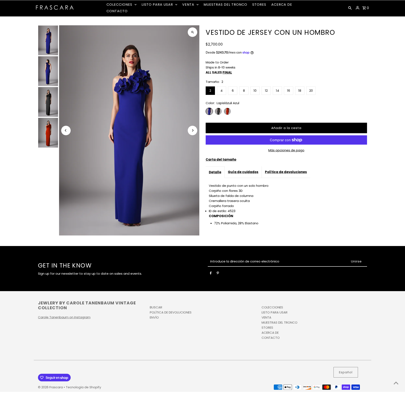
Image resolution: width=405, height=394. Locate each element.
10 (255, 90)
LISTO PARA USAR (275, 312)
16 (288, 90)
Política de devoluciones (286, 172)
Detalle (215, 172)
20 (311, 90)
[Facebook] (211, 273)
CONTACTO (271, 337)
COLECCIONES (272, 307)
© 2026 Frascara (51, 387)
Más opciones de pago (286, 150)
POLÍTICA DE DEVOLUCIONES (171, 312)
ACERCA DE (270, 332)
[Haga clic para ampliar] (192, 32)
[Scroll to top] (396, 383)
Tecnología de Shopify (83, 387)
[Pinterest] (218, 273)
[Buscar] (350, 7)
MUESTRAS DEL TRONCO (279, 322)
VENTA (266, 317)
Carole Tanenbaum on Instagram (64, 317)
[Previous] (66, 130)
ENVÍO (154, 317)
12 (266, 90)
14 (277, 90)
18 (299, 90)
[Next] (192, 130)
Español (345, 372)
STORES (267, 327)
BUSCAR (156, 307)
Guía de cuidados (243, 172)
